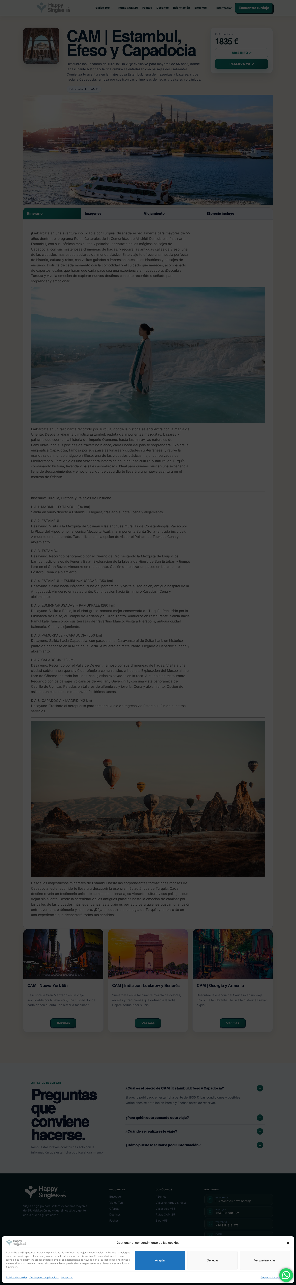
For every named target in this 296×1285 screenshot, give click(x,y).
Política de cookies (16, 1277)
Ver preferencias (265, 1260)
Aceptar (160, 1260)
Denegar (212, 1260)
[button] (288, 1243)
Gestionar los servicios (273, 1277)
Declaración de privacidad (44, 1277)
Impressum (67, 1277)
